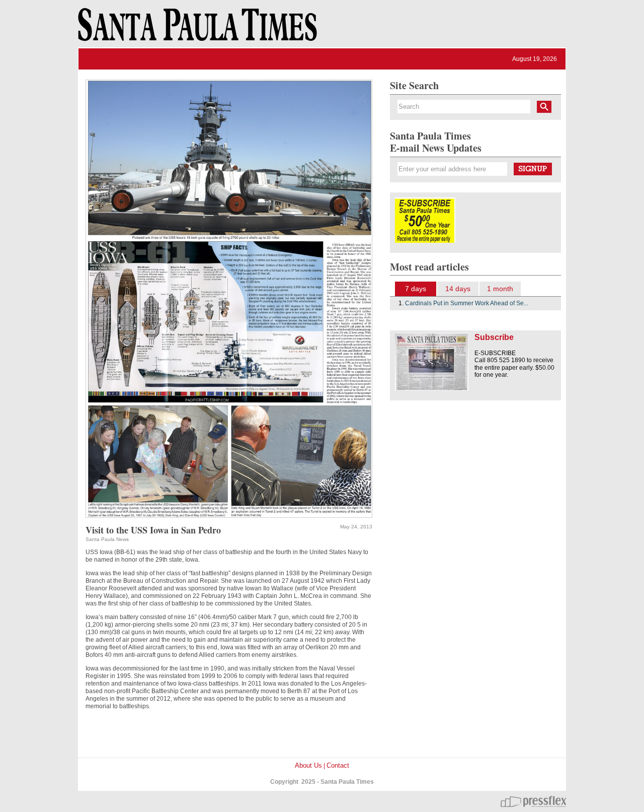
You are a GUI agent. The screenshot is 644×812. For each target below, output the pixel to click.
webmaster (533, 801)
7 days (415, 289)
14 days (457, 289)
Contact (338, 765)
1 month (500, 289)
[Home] (195, 29)
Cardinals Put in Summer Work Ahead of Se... (466, 303)
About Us (308, 765)
